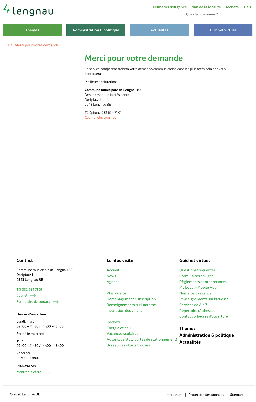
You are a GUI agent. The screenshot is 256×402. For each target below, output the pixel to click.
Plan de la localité (205, 7)
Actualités (190, 342)
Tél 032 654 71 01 (29, 289)
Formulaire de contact (33, 301)
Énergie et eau (119, 328)
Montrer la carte (28, 372)
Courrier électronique (100, 117)
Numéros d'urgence (170, 7)
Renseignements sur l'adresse (131, 305)
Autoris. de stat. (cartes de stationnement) (142, 339)
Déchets (232, 7)
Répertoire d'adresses (197, 310)
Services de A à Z (193, 305)
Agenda (113, 282)
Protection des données (206, 394)
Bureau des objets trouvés (128, 345)
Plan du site (116, 293)
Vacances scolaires (122, 333)
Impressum (173, 394)
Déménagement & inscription (131, 299)
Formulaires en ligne (196, 276)
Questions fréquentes (197, 270)
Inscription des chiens (124, 310)
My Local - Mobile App (197, 287)
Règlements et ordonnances (203, 282)
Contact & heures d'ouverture (203, 316)
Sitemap (236, 394)
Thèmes (187, 328)
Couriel (21, 295)
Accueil (113, 270)
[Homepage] (28, 15)
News (111, 276)
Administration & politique (206, 335)
